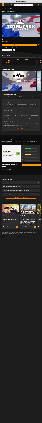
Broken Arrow (5, 215)
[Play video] (19, 81)
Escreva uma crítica (31, 164)
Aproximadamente (7, 96)
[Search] (31, 5)
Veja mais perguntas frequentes (21, 197)
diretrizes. (9, 142)
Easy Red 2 (22, 215)
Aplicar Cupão (17, 62)
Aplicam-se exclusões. (18, 60)
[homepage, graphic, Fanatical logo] (7, 4)
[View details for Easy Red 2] (28, 209)
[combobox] (24, 5)
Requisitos (34, 96)
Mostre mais (20, 128)
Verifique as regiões (21, 47)
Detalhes (21, 96)
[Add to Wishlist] (39, 45)
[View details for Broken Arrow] (10, 209)
